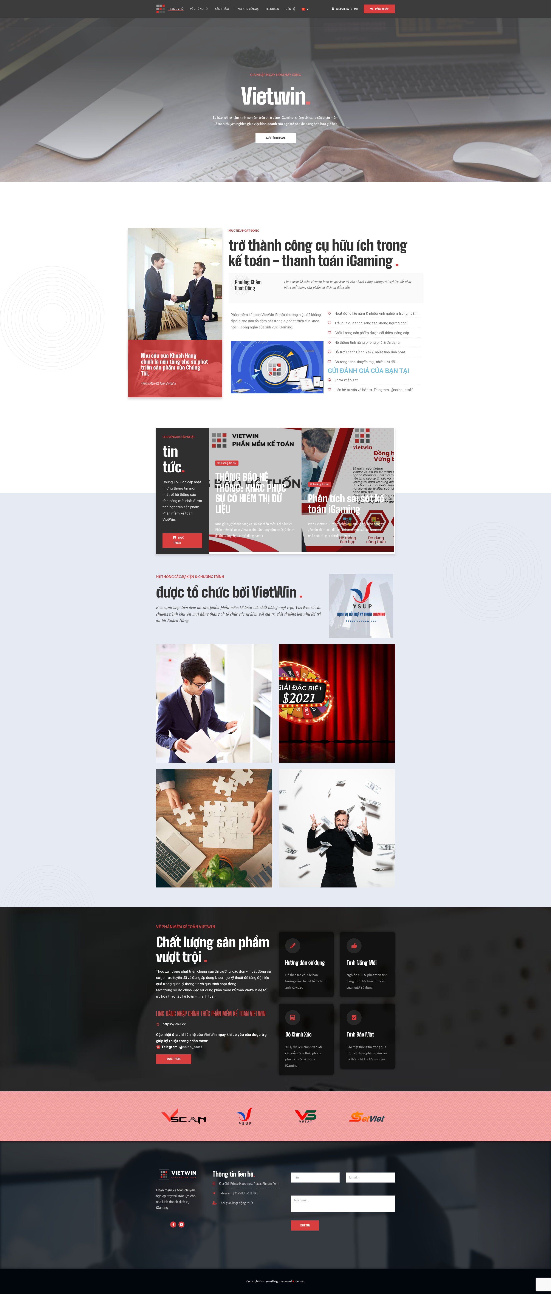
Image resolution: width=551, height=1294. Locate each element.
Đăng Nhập (381, 9)
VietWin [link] (210, 1034)
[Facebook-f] (173, 1225)
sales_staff (192, 1047)
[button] (277, 367)
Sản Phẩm (222, 9)
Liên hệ (290, 9)
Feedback (272, 9)
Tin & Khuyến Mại (247, 9)
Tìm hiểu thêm (275, 168)
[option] (275, 115)
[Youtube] (181, 1225)
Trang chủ (176, 9)
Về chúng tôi (199, 9)
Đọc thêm (178, 540)
